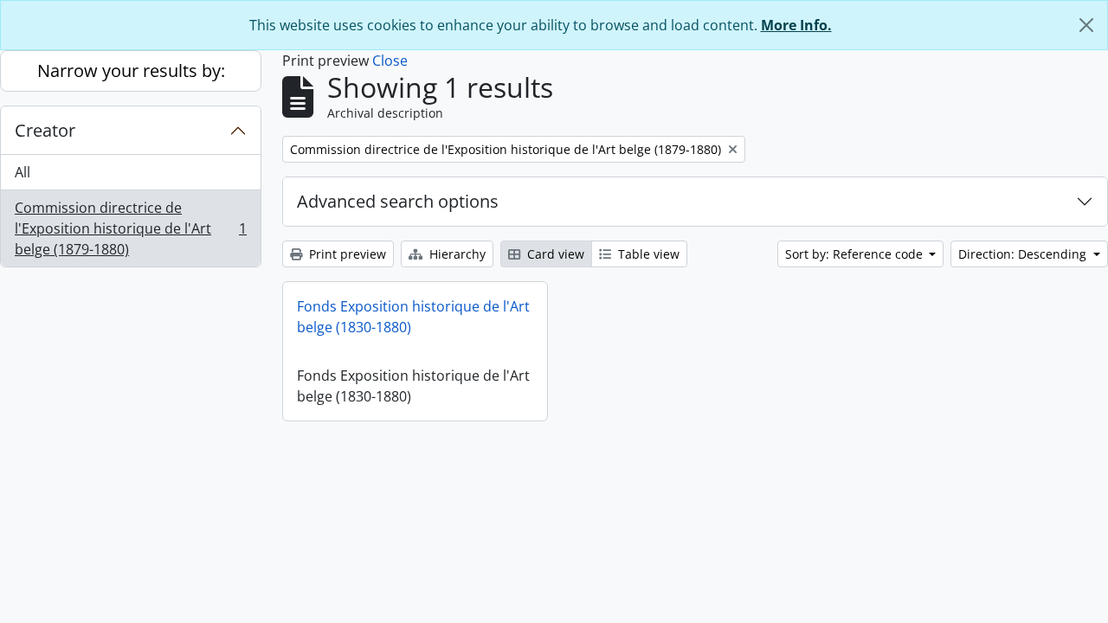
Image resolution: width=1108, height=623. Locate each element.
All (22, 172)
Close (390, 60)
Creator (45, 130)
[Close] (1086, 25)
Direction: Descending (1024, 254)
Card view (554, 254)
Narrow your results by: (131, 70)
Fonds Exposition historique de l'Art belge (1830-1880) (413, 317)
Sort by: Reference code (855, 254)
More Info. (796, 25)
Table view (647, 254)
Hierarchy (456, 254)
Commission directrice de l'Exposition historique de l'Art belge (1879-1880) (130, 228)
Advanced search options (398, 201)
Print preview (346, 254)
